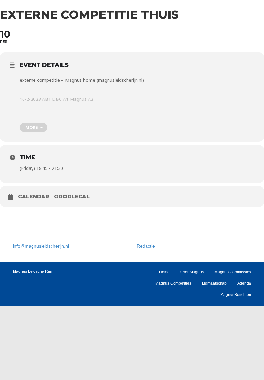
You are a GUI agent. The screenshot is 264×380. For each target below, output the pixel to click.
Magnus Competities (173, 283)
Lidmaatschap (214, 283)
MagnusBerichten (235, 294)
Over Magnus (192, 272)
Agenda (244, 283)
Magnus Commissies (232, 272)
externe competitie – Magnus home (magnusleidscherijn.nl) (82, 80)
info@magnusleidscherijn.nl (41, 246)
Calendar (33, 197)
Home (164, 272)
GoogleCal (72, 197)
